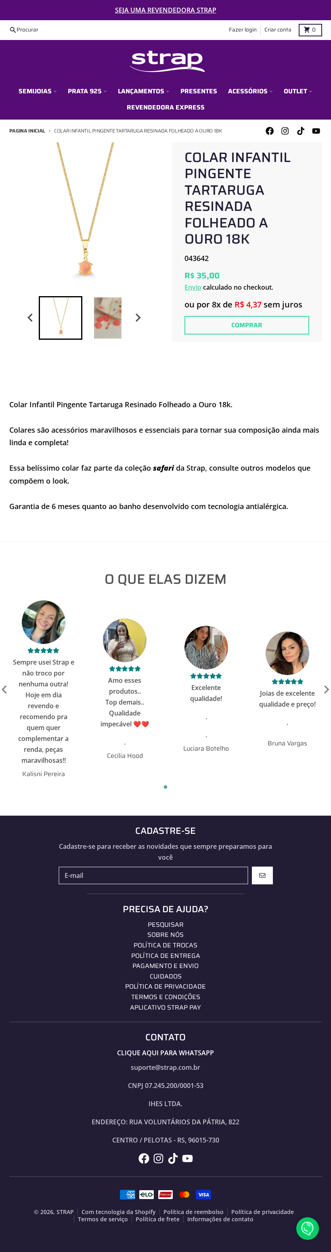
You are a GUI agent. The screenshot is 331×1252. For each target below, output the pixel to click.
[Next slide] (137, 318)
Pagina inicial (27, 131)
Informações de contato (220, 1219)
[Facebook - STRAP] (270, 131)
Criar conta (277, 29)
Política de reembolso (193, 1212)
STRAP (65, 1212)
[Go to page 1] (166, 787)
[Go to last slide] (30, 318)
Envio (192, 287)
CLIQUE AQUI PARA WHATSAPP (165, 1052)
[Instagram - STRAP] (285, 131)
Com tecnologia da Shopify (119, 1212)
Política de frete (158, 1219)
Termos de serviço (103, 1219)
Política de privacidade (262, 1212)
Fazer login (243, 29)
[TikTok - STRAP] (300, 131)
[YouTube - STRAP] (316, 131)
